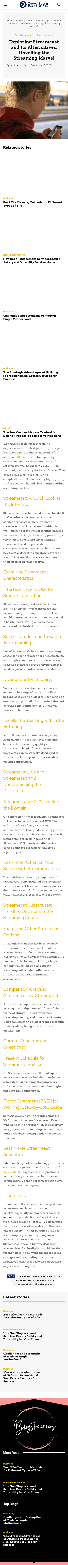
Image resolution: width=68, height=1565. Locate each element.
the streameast (44, 1284)
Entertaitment (45, 35)
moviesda (10, 1172)
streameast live (21, 1280)
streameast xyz (23, 1284)
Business (8, 198)
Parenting (8, 312)
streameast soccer (44, 1280)
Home (10, 20)
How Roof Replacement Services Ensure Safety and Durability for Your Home (31, 260)
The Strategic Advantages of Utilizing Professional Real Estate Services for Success (30, 376)
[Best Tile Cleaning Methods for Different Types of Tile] (34, 175)
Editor (14, 65)
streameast (23, 1276)
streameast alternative (46, 1276)
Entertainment (25, 20)
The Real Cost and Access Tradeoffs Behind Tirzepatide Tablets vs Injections (32, 434)
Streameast (25, 457)
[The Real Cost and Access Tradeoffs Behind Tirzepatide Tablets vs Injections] (34, 405)
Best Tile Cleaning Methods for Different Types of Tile (32, 204)
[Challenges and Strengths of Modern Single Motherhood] (34, 288)
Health (7, 428)
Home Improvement (14, 255)
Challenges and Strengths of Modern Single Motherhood (29, 317)
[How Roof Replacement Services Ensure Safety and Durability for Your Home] (34, 231)
